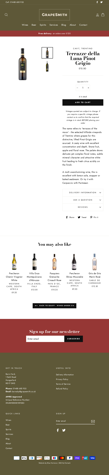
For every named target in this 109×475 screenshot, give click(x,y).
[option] (59, 33)
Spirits (43, 24)
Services (54, 24)
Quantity (82, 81)
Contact (83, 24)
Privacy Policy (62, 379)
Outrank (67, 463)
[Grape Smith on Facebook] (57, 430)
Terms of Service (63, 384)
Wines (25, 24)
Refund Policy (62, 388)
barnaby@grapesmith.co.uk (24, 391)
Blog (63, 24)
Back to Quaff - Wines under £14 (56, 305)
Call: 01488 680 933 (15, 2)
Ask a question (83, 200)
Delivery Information (82, 192)
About (73, 24)
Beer (34, 24)
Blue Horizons (52, 463)
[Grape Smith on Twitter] (64, 430)
